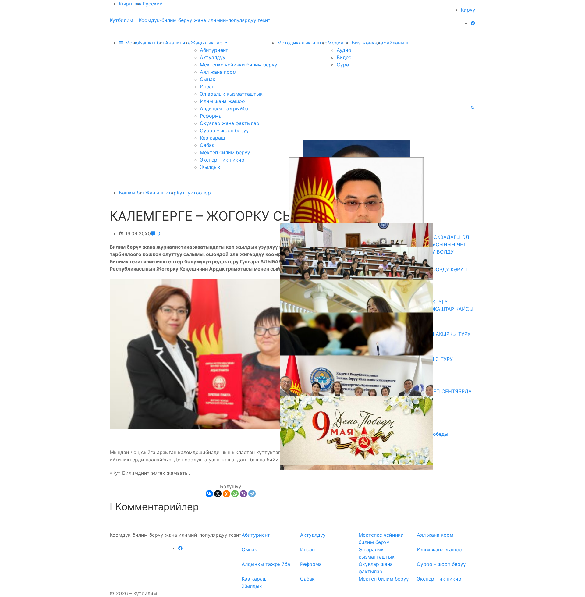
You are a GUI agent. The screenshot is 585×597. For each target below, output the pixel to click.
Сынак (207, 79)
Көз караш (212, 138)
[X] (218, 493)
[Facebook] (472, 23)
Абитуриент (214, 50)
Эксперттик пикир (222, 160)
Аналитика (178, 43)
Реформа (211, 116)
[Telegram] (252, 493)
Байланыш (395, 43)
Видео (344, 57)
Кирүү (468, 10)
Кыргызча (131, 4)
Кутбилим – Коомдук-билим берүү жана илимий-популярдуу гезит (190, 20)
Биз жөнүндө (367, 43)
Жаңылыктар (207, 43)
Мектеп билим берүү (225, 152)
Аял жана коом (218, 72)
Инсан (207, 87)
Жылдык (210, 167)
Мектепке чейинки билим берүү (238, 65)
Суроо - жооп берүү (224, 130)
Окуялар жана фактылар (229, 123)
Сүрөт (344, 65)
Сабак (207, 145)
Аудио (344, 50)
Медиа (336, 43)
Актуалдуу (212, 57)
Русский (153, 4)
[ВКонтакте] (209, 493)
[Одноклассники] (226, 493)
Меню (131, 43)
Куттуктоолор (194, 193)
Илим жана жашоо (222, 101)
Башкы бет (152, 43)
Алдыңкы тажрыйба (224, 108)
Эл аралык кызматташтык (231, 94)
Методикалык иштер (302, 43)
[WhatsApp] (235, 493)
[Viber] (243, 493)
